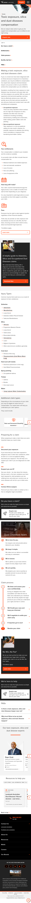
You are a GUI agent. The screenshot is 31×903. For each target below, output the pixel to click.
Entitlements (5, 51)
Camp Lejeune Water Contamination (15, 391)
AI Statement (10, 892)
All (26, 782)
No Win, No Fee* (6, 60)
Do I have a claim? (6, 46)
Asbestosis (7, 308)
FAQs (2, 65)
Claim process (5, 55)
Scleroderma (7, 338)
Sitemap (15, 894)
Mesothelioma (8, 310)
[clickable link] (7, 2)
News (23, 782)
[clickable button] (28, 2)
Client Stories (7, 782)
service (3, 14)
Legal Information (16, 782)
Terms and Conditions (18, 892)
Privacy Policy (4, 892)
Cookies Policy (26, 892)
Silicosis (6, 325)
